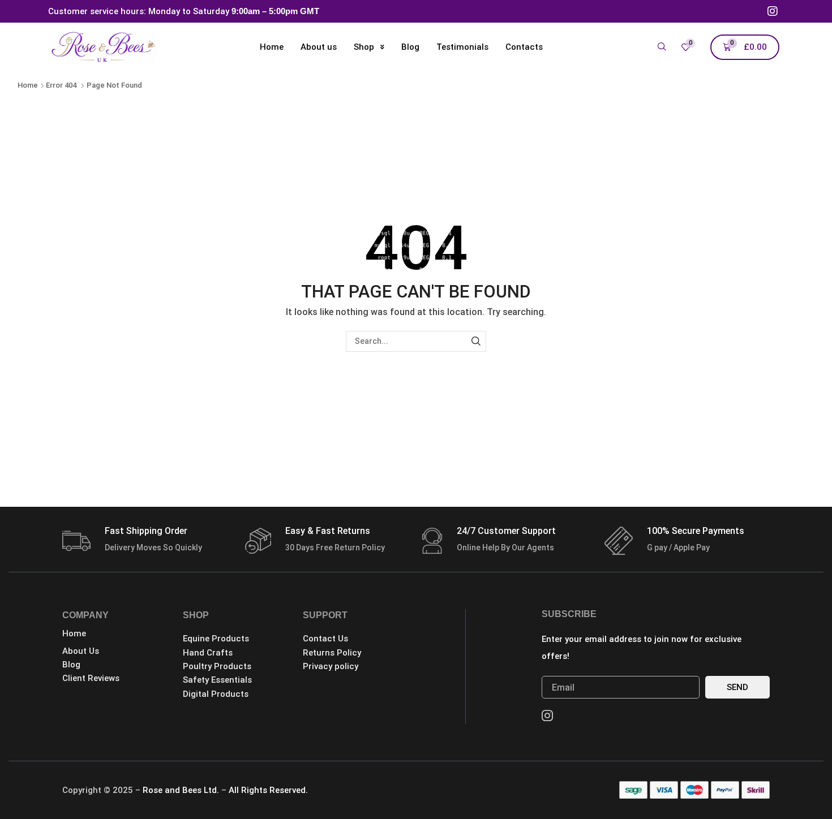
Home (28, 85)
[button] (662, 47)
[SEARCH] (475, 341)
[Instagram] (772, 11)
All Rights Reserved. (268, 790)
